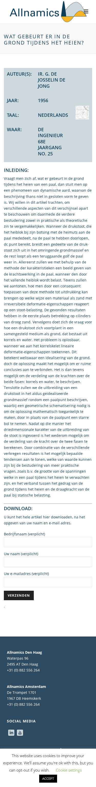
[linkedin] (11, 733)
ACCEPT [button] (48, 778)
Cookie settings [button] (69, 770)
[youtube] (20, 733)
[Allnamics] (48, 11)
